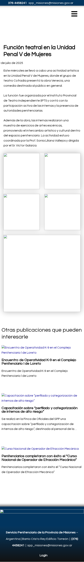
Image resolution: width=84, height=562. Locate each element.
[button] (74, 14)
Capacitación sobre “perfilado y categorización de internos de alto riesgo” (40, 409)
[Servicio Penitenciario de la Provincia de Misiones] (42, 514)
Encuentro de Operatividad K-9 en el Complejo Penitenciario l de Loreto (39, 361)
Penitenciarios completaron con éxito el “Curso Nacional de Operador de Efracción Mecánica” (39, 457)
